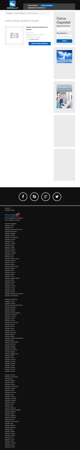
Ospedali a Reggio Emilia (11, 354)
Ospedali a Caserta (10, 388)
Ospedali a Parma (10, 419)
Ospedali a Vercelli (10, 369)
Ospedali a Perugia (10, 346)
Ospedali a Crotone (10, 243)
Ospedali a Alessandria (11, 299)
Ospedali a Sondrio (10, 435)
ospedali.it (7, 208)
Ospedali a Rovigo (10, 431)
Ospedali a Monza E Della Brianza (14, 338)
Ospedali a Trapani (10, 363)
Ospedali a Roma (9, 355)
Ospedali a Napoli (9, 414)
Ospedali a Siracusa (10, 359)
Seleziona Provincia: (63, 26)
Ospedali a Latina (9, 328)
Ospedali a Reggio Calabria (12, 278)
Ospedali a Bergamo (10, 307)
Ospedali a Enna (9, 394)
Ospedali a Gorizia (10, 324)
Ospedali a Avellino (10, 303)
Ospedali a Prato (9, 276)
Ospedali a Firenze (10, 396)
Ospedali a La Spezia (10, 253)
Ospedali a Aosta (9, 225)
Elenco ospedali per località (12, 220)
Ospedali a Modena (10, 412)
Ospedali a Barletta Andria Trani (13, 229)
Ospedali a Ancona (10, 375)
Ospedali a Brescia (10, 384)
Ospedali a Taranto (10, 286)
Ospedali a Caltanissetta (11, 386)
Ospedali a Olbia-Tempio (11, 342)
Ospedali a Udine (9, 441)
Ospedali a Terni (9, 437)
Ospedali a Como (9, 241)
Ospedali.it (9, 13)
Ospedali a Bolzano (10, 309)
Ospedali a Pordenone (11, 350)
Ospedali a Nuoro (9, 340)
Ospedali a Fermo (9, 245)
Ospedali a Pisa (9, 423)
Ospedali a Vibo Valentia (11, 295)
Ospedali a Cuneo (9, 319)
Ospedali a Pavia (9, 270)
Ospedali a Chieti (9, 390)
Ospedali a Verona (10, 445)
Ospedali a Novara (10, 264)
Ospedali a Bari (9, 379)
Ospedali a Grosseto (10, 400)
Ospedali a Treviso (10, 290)
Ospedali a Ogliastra (10, 416)
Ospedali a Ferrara (10, 320)
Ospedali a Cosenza (10, 317)
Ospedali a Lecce (9, 404)
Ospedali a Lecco (9, 255)
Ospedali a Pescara (10, 272)
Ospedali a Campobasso (11, 237)
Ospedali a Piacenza (10, 348)
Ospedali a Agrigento (10, 223)
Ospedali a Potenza (10, 425)
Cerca (64, 41)
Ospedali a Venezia (10, 367)
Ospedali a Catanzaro (11, 315)
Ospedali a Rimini (9, 280)
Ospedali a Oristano (10, 417)
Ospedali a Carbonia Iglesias (12, 313)
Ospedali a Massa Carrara (12, 258)
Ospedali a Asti (9, 227)
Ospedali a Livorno (10, 330)
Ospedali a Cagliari (10, 311)
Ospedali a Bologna (10, 233)
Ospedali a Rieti (9, 429)
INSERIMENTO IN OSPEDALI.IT (37, 8)
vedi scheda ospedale (39, 43)
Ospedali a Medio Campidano (13, 410)
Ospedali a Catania (10, 239)
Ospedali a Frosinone (10, 398)
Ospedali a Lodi (9, 406)
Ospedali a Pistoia (10, 274)
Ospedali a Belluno (10, 381)
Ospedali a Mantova (10, 408)
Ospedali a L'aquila (10, 402)
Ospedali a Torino (9, 288)
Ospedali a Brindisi (10, 235)
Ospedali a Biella (9, 382)
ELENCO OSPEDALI (46, 5)
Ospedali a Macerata (10, 332)
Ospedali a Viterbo (10, 447)
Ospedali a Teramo (10, 361)
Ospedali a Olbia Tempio (11, 266)
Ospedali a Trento (10, 439)
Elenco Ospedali (20, 13)
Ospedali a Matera (10, 334)
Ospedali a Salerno (10, 282)
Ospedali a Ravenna (10, 427)
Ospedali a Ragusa (10, 352)
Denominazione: (62, 33)
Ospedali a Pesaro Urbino (12, 421)
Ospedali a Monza (10, 262)
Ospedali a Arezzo (10, 301)
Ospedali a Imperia (10, 251)
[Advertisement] (68, 127)
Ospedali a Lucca (9, 257)
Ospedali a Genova (10, 249)
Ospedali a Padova (10, 268)
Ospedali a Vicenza (10, 371)
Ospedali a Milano (10, 336)
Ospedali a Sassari (10, 357)
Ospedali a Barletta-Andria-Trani (13, 305)
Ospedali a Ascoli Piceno (11, 377)
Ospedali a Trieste (10, 365)
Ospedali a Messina (10, 260)
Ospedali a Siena (9, 284)
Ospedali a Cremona (10, 392)
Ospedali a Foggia (10, 247)
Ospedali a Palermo (10, 344)
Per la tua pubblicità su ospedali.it (14, 218)
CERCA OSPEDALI (33, 5)
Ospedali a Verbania (10, 443)
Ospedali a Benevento (11, 231)
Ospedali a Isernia (10, 326)
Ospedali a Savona (10, 433)
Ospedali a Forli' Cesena (11, 322)
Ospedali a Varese (10, 292)
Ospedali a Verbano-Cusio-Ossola (14, 294)
